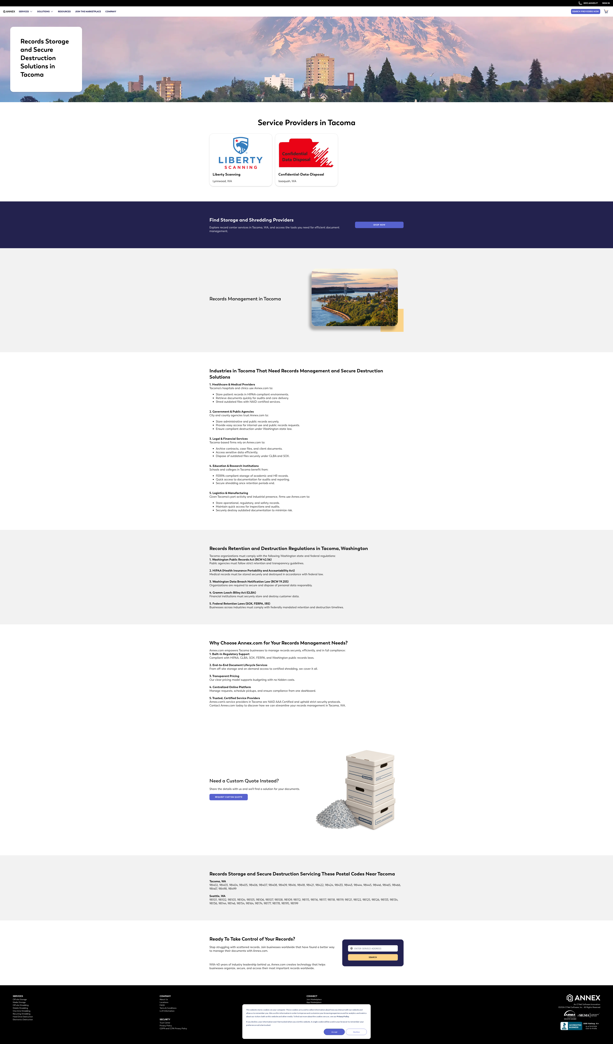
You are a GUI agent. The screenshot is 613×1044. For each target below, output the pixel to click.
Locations (164, 1002)
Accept (334, 1032)
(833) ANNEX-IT (590, 3)
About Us (164, 999)
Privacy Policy (343, 1016)
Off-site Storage (20, 999)
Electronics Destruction (23, 1019)
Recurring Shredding (21, 1014)
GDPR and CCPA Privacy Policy (173, 1028)
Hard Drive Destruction (23, 1016)
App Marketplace (313, 1002)
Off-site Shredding (21, 1005)
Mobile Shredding (20, 1008)
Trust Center (165, 1022)
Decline (356, 1032)
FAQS (162, 1005)
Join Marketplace (314, 999)
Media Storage (19, 1002)
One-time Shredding (21, 1011)
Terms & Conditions (168, 1008)
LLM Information (167, 1011)
